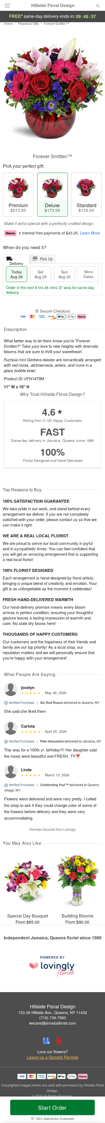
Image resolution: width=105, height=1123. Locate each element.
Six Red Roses (51, 702)
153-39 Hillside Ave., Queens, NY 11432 (52, 1012)
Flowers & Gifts (28, 23)
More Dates (88, 274)
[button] (94, 1111)
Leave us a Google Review (52, 1057)
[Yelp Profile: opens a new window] (58, 1041)
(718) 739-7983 (52, 1017)
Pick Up (46, 258)
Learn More (90, 233)
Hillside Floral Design (53, 5)
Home (8, 23)
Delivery (16, 262)
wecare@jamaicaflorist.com (52, 1023)
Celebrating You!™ (54, 784)
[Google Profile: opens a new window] (46, 1041)
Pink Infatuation (52, 741)
